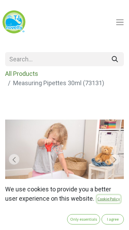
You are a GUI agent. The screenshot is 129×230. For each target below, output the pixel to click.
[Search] (115, 59)
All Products (21, 73)
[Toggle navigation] (120, 22)
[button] (14, 159)
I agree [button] (113, 219)
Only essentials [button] (83, 219)
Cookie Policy (108, 198)
